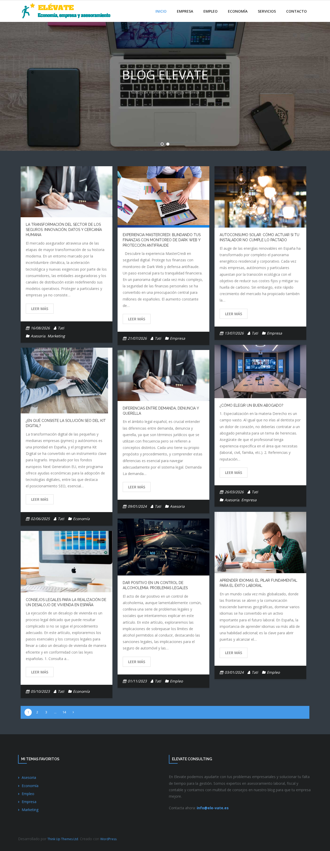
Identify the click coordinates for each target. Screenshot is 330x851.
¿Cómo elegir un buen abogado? (251, 405)
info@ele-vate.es (213, 807)
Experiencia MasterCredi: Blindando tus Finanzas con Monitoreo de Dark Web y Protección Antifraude (162, 240)
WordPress (108, 839)
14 (64, 712)
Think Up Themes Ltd (62, 839)
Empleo (273, 672)
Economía (81, 518)
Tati (61, 328)
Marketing (56, 335)
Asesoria (38, 335)
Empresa (177, 338)
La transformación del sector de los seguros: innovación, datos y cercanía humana (64, 229)
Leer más (39, 308)
